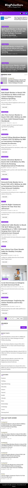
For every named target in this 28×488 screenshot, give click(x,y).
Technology (5, 279)
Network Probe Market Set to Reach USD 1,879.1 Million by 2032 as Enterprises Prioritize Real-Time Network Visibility (13, 185)
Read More (4, 107)
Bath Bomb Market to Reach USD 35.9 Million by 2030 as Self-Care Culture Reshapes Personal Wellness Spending (14, 32)
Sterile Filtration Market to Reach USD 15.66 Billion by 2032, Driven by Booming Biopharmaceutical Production (13, 163)
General (3, 392)
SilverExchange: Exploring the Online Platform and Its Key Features (12, 303)
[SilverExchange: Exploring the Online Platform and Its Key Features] (14, 297)
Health (3, 395)
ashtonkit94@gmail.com (7, 286)
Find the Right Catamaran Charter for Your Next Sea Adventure (11, 207)
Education (3, 386)
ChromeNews (20, 485)
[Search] (24, 13)
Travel (3, 409)
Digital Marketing (5, 384)
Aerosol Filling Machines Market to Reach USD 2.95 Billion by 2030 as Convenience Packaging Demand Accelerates (13, 140)
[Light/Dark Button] (21, 13)
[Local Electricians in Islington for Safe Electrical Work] (14, 273)
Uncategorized (5, 26)
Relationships (4, 404)
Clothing (3, 381)
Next (21, 318)
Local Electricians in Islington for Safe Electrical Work (12, 284)
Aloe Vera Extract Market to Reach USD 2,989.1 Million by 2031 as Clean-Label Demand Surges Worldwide (14, 67)
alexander (4, 210)
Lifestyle (3, 398)
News (2, 401)
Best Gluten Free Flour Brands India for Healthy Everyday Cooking (12, 251)
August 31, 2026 (11, 37)
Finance (3, 389)
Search (4, 323)
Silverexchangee (6, 306)
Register (26, 13)
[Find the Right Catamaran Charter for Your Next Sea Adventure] (14, 202)
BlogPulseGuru (14, 5)
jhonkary (5, 37)
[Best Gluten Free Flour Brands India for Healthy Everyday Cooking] (14, 246)
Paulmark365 (5, 255)
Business (3, 201)
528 (18, 318)
